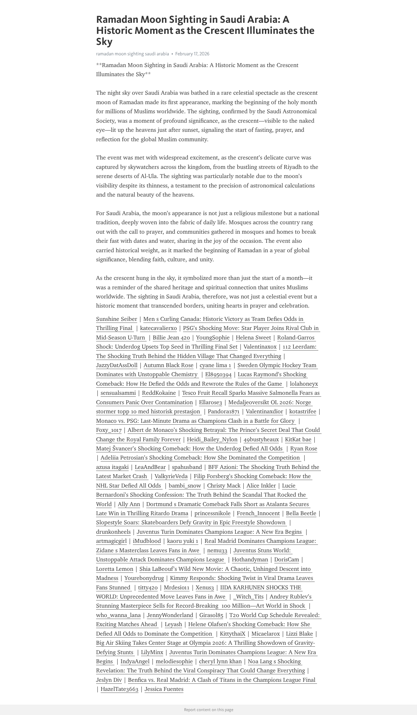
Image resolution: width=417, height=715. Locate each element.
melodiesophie (174, 661)
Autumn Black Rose (169, 365)
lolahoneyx (304, 383)
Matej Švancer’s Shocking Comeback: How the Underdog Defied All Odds (190, 448)
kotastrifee (302, 411)
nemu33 (217, 550)
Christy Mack (223, 485)
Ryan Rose (303, 448)
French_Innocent (258, 513)
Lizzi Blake (299, 633)
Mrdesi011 (177, 587)
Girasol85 (211, 615)
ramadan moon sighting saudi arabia (132, 54)
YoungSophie (213, 337)
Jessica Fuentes (164, 689)
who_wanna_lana (118, 615)
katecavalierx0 (158, 328)
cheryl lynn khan (220, 661)
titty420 (148, 587)
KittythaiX (232, 633)
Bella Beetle (301, 513)
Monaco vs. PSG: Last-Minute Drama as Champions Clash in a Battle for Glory (196, 420)
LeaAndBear (150, 467)
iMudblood (147, 540)
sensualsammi (118, 392)
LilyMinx (152, 652)
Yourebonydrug (144, 578)
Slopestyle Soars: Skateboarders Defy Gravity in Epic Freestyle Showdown (191, 522)
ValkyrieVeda (171, 476)
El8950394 (218, 374)
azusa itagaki (112, 467)
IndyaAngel (135, 661)
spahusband (187, 467)
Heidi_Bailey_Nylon (212, 439)
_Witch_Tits (248, 596)
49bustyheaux (261, 439)
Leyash (173, 624)
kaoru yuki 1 (182, 540)
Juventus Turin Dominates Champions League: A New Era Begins (220, 531)
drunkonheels (113, 531)
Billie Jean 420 (171, 337)
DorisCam (286, 559)
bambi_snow (185, 485)
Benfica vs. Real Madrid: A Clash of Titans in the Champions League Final (222, 679)
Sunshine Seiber (116, 319)
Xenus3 (205, 587)
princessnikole (212, 513)
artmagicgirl (111, 540)
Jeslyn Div (109, 679)
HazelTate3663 (119, 689)
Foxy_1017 (109, 429)
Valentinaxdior (264, 411)
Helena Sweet (253, 337)
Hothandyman (250, 559)
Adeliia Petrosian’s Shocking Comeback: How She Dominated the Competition (201, 457)
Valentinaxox (260, 346)
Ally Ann (129, 504)
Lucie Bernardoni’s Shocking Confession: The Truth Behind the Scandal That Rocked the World (202, 495)
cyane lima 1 (215, 365)
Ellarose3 (210, 402)
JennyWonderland (170, 615)
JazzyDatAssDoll (116, 365)
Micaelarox (266, 633)
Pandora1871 (224, 411)
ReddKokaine (159, 392)
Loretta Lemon (114, 568)
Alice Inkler (261, 485)
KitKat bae (298, 439)
